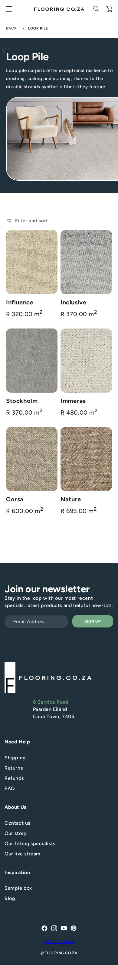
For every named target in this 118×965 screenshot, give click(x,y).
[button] (8, 9)
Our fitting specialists (30, 843)
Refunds (14, 778)
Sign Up (92, 621)
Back (11, 28)
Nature (71, 499)
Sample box (18, 888)
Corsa (15, 499)
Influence (19, 302)
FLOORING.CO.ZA (60, 953)
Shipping (15, 758)
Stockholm (22, 400)
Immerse (73, 400)
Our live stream (23, 854)
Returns (14, 768)
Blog (10, 898)
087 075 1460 (58, 941)
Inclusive (73, 302)
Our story (16, 833)
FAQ (10, 788)
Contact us (17, 823)
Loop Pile (38, 28)
